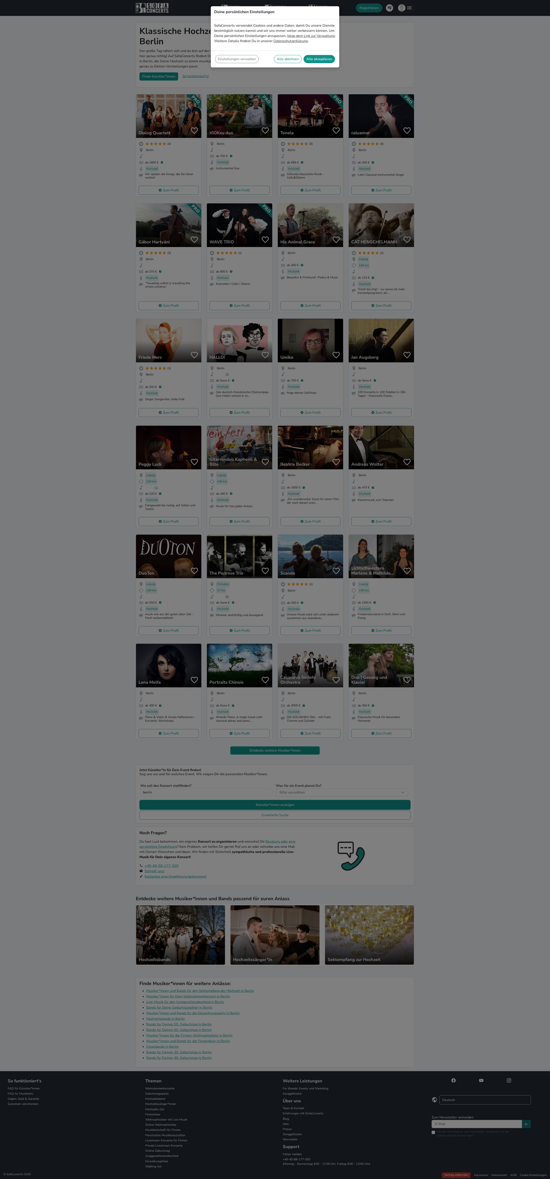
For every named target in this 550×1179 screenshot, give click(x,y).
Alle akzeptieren (319, 59)
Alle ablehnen (288, 59)
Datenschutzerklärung (290, 41)
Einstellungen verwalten (237, 59)
